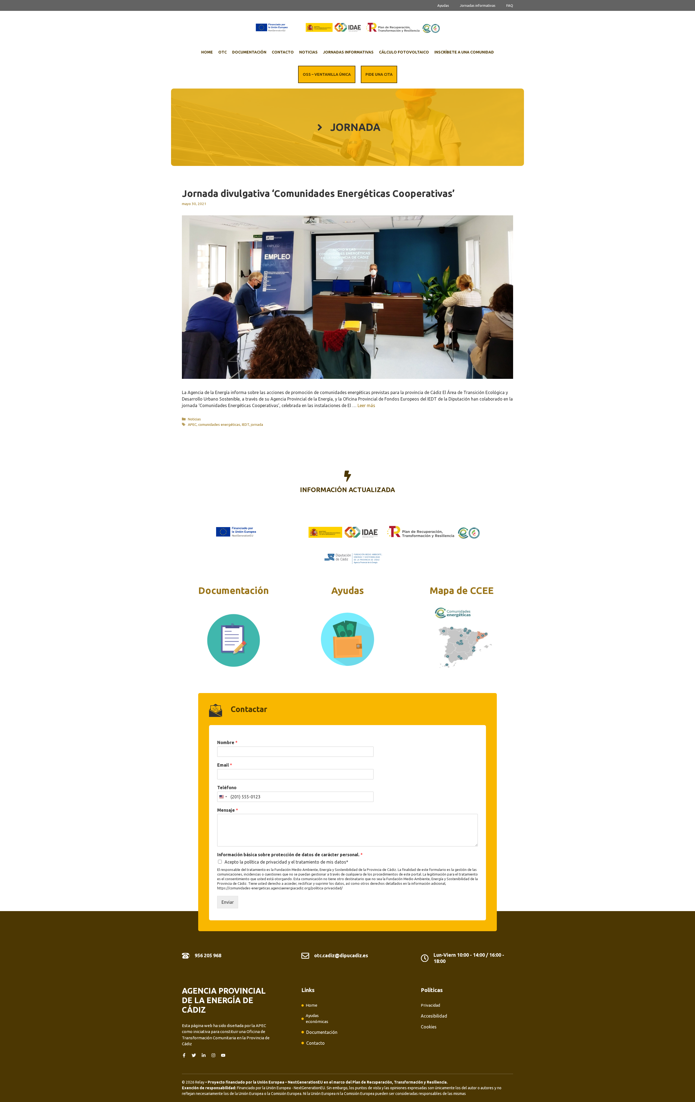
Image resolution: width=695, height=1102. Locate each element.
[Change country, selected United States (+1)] (223, 797)
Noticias (308, 52)
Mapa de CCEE (461, 590)
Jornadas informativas (477, 5)
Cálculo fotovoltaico (404, 52)
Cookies (429, 1026)
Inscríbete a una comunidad (464, 52)
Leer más (366, 405)
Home (207, 52)
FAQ (509, 5)
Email (224, 765)
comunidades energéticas (219, 424)
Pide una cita (379, 74)
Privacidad (430, 1005)
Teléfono (226, 787)
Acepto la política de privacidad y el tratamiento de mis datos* (286, 861)
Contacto (283, 52)
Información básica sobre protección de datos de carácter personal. (290, 854)
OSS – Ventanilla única (327, 74)
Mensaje (227, 810)
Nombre (227, 742)
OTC (222, 52)
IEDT (245, 424)
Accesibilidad (434, 1015)
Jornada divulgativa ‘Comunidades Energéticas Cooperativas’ (318, 193)
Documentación (249, 52)
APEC (192, 424)
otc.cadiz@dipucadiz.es (341, 955)
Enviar (228, 902)
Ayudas (443, 5)
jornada (257, 424)
